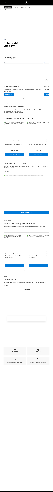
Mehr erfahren (26, 231)
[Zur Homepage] (26, 2)
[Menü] (5, 3)
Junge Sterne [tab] (29, 118)
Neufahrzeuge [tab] (8, 118)
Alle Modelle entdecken (26, 212)
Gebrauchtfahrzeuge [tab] (19, 118)
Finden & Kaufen (7, 171)
